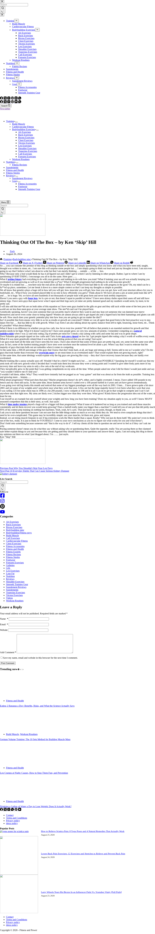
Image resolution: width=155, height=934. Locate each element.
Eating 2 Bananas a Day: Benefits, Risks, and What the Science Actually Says (37, 706)
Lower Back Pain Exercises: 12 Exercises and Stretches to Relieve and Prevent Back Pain (83, 853)
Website (4, 630)
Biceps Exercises (26, 137)
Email (4, 624)
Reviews (10, 175)
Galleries (10, 565)
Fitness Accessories (27, 183)
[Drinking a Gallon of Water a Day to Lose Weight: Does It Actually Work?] (11, 796)
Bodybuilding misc (15, 530)
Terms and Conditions (16, 818)
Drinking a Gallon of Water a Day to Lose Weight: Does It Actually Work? (35, 806)
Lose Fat (10, 573)
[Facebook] (2, 102)
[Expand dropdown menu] (16, 122)
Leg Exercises (25, 145)
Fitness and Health (15, 170)
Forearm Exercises (27, 156)
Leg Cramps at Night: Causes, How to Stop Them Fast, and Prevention (34, 773)
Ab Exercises (24, 132)
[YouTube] (16, 102)
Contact (9, 815)
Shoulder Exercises (27, 148)
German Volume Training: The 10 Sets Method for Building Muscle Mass (35, 739)
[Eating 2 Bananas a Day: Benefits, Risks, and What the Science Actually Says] (11, 695)
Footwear (22, 186)
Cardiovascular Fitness (23, 126)
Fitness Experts (13, 551)
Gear (14, 181)
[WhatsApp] (19, 102)
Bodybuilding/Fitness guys (19, 532)
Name (4, 619)
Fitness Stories (13, 173)
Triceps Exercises (26, 143)
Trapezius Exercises (27, 151)
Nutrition (10, 162)
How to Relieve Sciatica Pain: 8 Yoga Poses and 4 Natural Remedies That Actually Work (82, 831)
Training (10, 121)
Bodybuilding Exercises (23, 129)
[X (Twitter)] (5, 102)
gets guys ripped (70, 336)
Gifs (8, 568)
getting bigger (15, 279)
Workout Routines (21, 159)
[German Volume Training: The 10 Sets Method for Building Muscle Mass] (11, 729)
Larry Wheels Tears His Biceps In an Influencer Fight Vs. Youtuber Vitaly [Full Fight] (81, 892)
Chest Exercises (25, 140)
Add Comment (8, 652)
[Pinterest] (13, 102)
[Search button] (2, 210)
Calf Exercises (25, 154)
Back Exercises (25, 135)
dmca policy (12, 823)
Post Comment (7, 663)
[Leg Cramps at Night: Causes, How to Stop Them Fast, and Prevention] (11, 762)
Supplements (12, 167)
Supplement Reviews (22, 178)
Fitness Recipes (19, 164)
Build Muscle (18, 124)
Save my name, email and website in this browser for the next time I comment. (40, 658)
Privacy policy (13, 820)
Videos (9, 598)
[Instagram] (9, 102)
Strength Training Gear (29, 189)
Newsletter (5, 108)
